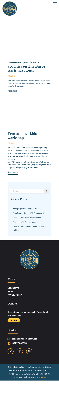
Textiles (12, 76)
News (10, 291)
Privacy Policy (15, 295)
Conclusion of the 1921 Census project (29, 213)
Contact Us (13, 288)
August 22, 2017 (22, 76)
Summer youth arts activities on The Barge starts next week (26, 66)
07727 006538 (19, 343)
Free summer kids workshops (22, 135)
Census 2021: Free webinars (25, 222)
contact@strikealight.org (24, 339)
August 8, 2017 (22, 143)
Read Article (13, 91)
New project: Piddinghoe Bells (26, 208)
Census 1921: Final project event (27, 217)
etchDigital (41, 377)
